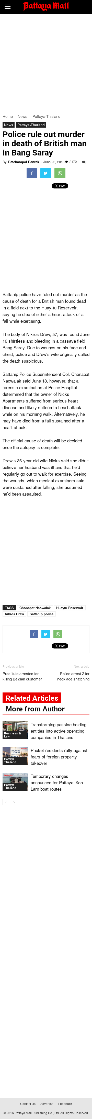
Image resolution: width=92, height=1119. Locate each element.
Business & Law (12, 735)
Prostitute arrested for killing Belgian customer (22, 676)
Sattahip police (41, 613)
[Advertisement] (46, 62)
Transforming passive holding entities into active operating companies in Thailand (58, 730)
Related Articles (32, 698)
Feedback (65, 1103)
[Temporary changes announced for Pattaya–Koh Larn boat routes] (15, 782)
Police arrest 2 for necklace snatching (73, 676)
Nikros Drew (14, 613)
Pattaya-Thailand (31, 124)
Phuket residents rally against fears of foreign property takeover (59, 756)
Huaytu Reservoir (69, 607)
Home (8, 116)
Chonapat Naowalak (35, 607)
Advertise (46, 1103)
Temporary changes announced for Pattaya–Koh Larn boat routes (57, 782)
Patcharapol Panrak (23, 161)
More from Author (35, 709)
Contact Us (28, 1103)
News (8, 124)
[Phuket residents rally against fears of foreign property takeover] (15, 756)
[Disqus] (46, 883)
